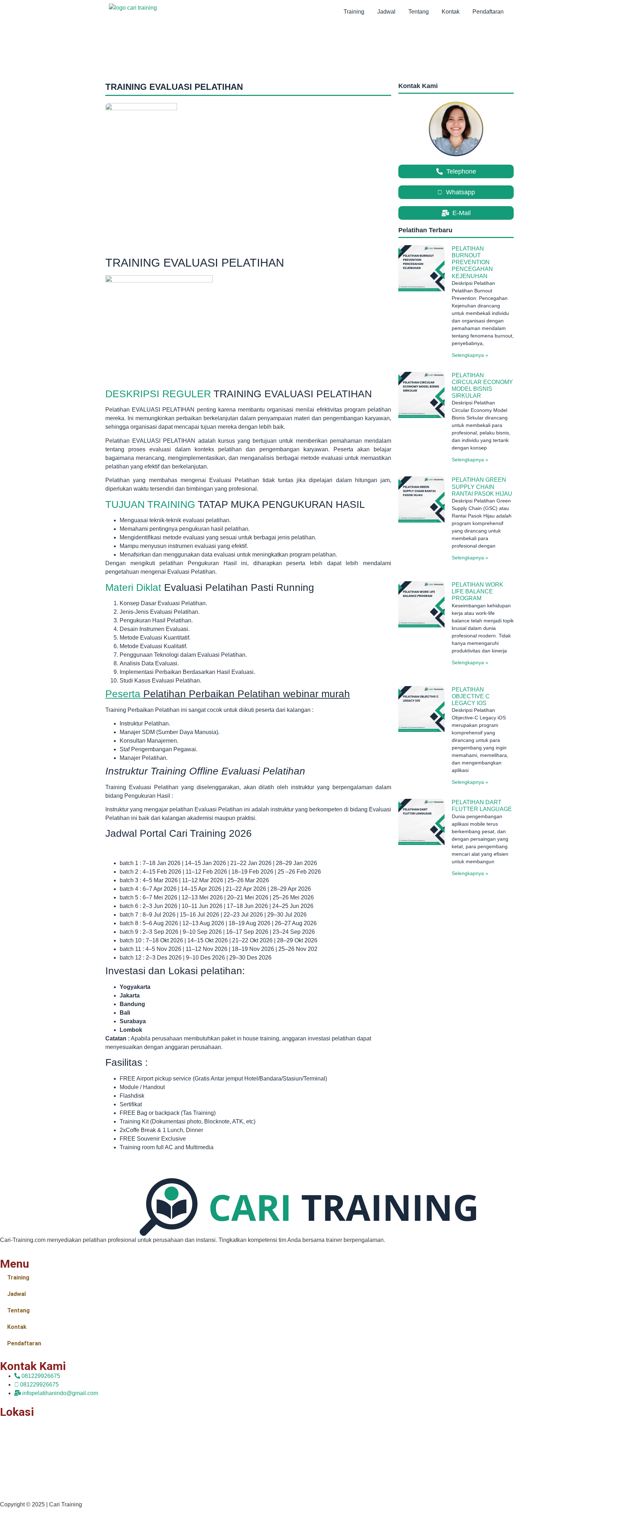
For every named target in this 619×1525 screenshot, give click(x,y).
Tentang (418, 12)
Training (354, 12)
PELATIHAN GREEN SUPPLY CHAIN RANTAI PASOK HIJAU (482, 486)
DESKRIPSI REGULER (158, 393)
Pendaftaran (488, 12)
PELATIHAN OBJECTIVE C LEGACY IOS (471, 696)
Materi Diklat (133, 587)
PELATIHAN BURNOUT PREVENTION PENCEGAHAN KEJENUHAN (472, 262)
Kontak (451, 12)
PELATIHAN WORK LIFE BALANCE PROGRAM (477, 591)
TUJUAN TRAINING (150, 504)
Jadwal (386, 12)
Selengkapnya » (470, 355)
